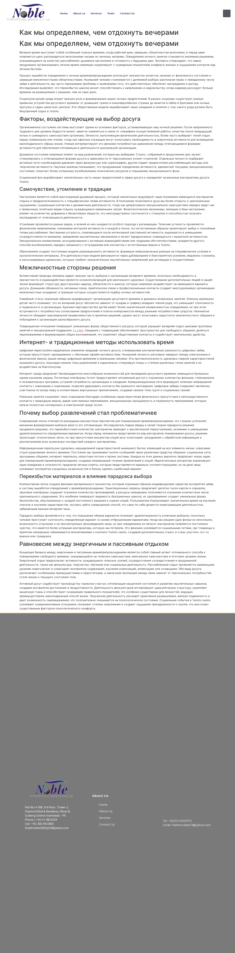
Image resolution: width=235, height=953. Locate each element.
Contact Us (127, 13)
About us (79, 13)
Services (96, 13)
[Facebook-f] (227, 13)
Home (64, 13)
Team (110, 13)
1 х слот (78, 330)
